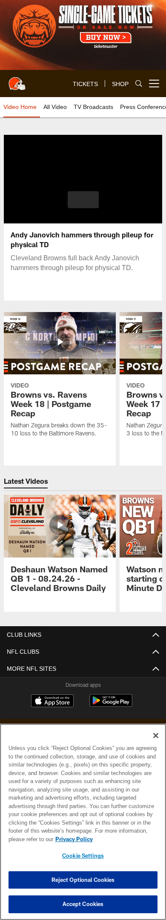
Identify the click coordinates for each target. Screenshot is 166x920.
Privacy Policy (72, 839)
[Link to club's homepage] (17, 80)
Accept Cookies (83, 903)
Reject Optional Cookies (83, 879)
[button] (83, 199)
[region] (83, 822)
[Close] (155, 735)
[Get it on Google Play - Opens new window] (111, 704)
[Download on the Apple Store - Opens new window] (52, 701)
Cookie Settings (83, 855)
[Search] (138, 83)
